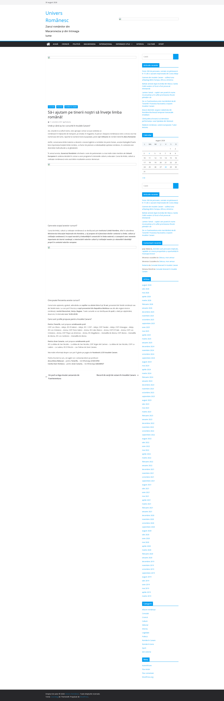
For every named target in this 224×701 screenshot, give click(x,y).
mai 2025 (145, 331)
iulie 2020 (145, 534)
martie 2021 (146, 504)
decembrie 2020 (148, 515)
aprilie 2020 (146, 546)
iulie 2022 (145, 442)
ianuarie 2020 (147, 557)
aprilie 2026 (146, 296)
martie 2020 (146, 550)
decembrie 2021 (148, 469)
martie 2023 (146, 412)
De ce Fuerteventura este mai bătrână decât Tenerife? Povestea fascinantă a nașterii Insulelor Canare (159, 103)
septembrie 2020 (148, 527)
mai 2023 (145, 408)
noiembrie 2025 (148, 316)
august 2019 (146, 577)
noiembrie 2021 (148, 473)
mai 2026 (145, 293)
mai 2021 (145, 496)
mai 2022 (145, 450)
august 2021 (146, 485)
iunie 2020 (146, 538)
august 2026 (146, 285)
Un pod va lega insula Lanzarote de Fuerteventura (63, 377)
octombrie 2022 (148, 431)
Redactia (68, 122)
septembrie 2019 (148, 573)
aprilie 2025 (146, 335)
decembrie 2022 (148, 423)
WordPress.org (147, 677)
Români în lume (148, 644)
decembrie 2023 (148, 385)
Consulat (145, 613)
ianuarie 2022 (147, 465)
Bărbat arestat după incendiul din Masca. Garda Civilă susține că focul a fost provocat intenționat (160, 86)
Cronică (65, 44)
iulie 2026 (145, 289)
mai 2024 (145, 366)
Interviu (140, 44)
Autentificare (147, 665)
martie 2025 (146, 339)
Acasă (55, 44)
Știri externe (146, 652)
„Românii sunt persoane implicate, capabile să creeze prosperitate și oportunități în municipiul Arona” (160, 251)
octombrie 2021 (148, 477)
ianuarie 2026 (147, 308)
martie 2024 (146, 373)
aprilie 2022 (146, 454)
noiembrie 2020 (148, 519)
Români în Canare (71, 107)
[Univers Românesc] (48, 44)
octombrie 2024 (148, 354)
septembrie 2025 (148, 323)
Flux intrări (146, 669)
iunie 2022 (146, 446)
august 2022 (146, 438)
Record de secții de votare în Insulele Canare (116, 375)
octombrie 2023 (148, 392)
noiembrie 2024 (148, 350)
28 (166, 167)
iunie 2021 (146, 492)
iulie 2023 (145, 404)
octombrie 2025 (148, 319)
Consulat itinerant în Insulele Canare (164, 265)
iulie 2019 (145, 581)
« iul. (143, 178)
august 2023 (146, 400)
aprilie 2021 (146, 500)
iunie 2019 (146, 584)
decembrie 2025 (148, 312)
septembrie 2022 (148, 435)
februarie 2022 (147, 462)
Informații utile (123, 44)
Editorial (145, 625)
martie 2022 (146, 458)
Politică (76, 44)
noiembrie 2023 (148, 389)
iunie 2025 (146, 327)
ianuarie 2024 (147, 381)
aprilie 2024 (146, 369)
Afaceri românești (149, 610)
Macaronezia (89, 44)
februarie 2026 (147, 304)
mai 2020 (145, 542)
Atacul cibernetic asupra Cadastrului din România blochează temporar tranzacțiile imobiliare (157, 112)
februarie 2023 (147, 415)
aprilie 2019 (146, 592)
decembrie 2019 (148, 561)
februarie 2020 (147, 554)
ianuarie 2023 (147, 419)
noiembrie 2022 (148, 427)
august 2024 (146, 362)
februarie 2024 (147, 377)
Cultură (151, 44)
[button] (131, 44)
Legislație (145, 633)
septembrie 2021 (148, 481)
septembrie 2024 (148, 358)
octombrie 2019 (148, 569)
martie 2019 (146, 596)
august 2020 (146, 531)
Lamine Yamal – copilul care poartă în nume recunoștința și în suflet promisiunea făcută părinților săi (158, 94)
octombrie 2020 (148, 523)
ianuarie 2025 (147, 342)
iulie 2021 (145, 488)
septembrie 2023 (148, 396)
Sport (161, 44)
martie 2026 (146, 300)
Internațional (105, 44)
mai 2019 (145, 588)
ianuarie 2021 (147, 511)
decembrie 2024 (148, 346)
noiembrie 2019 (148, 565)
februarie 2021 (147, 508)
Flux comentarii (148, 673)
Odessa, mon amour (166, 257)
